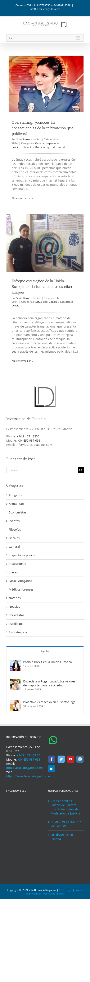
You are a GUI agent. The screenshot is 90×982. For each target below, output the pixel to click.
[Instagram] (80, 759)
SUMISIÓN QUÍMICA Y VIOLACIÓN (66, 824)
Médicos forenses (21, 589)
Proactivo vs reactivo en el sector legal (49, 702)
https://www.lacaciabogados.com (29, 776)
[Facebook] (51, 759)
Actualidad (41, 302)
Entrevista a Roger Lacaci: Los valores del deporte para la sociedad (49, 683)
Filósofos (15, 529)
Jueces (13, 572)
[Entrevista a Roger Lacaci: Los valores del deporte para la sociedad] (15, 681)
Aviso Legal (65, 890)
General (40, 143)
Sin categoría (18, 632)
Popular (45, 651)
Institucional (17, 564)
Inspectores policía (22, 555)
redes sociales (59, 147)
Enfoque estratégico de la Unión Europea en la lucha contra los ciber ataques (42, 287)
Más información (21, 198)
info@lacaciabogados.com (45, 9)
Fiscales (14, 538)
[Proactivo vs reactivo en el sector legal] (15, 702)
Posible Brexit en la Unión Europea (47, 662)
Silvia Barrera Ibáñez (28, 139)
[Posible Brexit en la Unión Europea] (15, 662)
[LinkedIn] (51, 768)
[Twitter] (61, 759)
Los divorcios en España (62, 837)
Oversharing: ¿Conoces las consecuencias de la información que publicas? (42, 128)
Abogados (16, 495)
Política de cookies (54, 893)
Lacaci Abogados (20, 581)
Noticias (14, 607)
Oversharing (42, 147)
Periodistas (16, 615)
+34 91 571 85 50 (28, 755)
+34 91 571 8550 (28, 436)
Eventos (14, 521)
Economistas (17, 512)
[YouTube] (70, 759)
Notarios (15, 598)
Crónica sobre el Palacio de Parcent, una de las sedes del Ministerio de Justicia (65, 807)
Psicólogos (16, 624)
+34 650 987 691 (29, 440)
